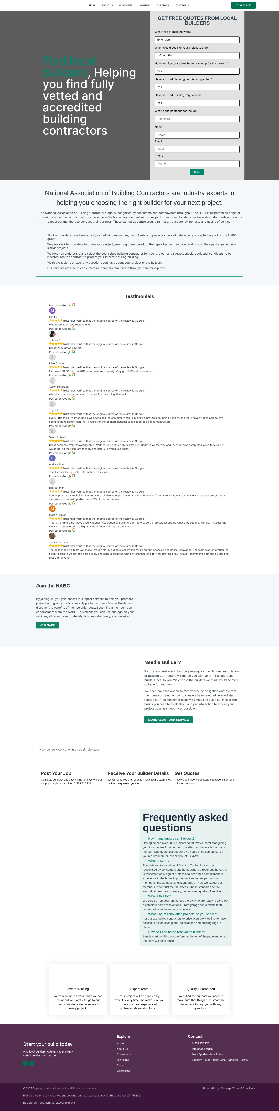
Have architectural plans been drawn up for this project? (191, 63)
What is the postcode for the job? (176, 111)
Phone (159, 155)
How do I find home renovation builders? (177, 932)
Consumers (126, 5)
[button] (185, 838)
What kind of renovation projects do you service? (183, 914)
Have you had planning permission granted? (183, 79)
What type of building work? (173, 32)
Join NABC (144, 5)
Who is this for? (159, 896)
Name (159, 127)
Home (92, 5)
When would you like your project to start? (182, 47)
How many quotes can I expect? (171, 838)
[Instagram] (32, 1063)
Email (158, 141)
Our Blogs (163, 5)
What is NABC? (159, 861)
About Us (107, 5)
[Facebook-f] (25, 1063)
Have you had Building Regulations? (178, 95)
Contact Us (183, 5)
